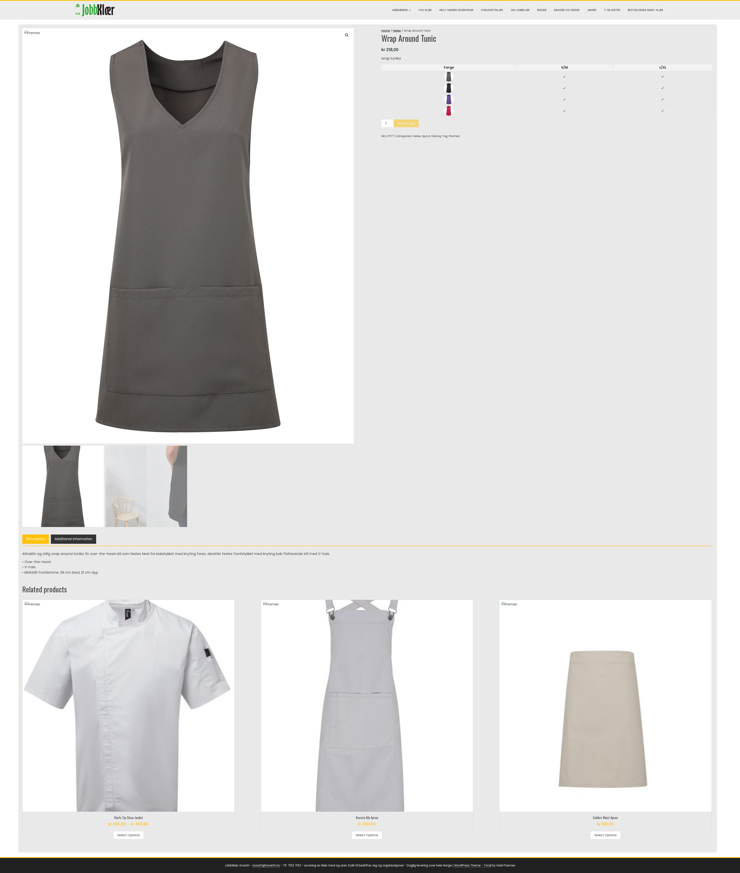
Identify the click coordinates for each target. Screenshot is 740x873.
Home (385, 31)
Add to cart (406, 123)
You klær (425, 10)
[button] (346, 35)
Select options (128, 835)
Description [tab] (35, 539)
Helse (397, 31)
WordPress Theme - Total (472, 865)
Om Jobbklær (520, 10)
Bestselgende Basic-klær (645, 10)
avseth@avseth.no (266, 865)
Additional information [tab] (73, 539)
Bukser (542, 10)
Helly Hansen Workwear (456, 10)
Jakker (591, 10)
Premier (454, 136)
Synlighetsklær (492, 10)
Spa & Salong (431, 136)
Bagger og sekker (566, 10)
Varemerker (400, 10)
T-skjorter (612, 10)
